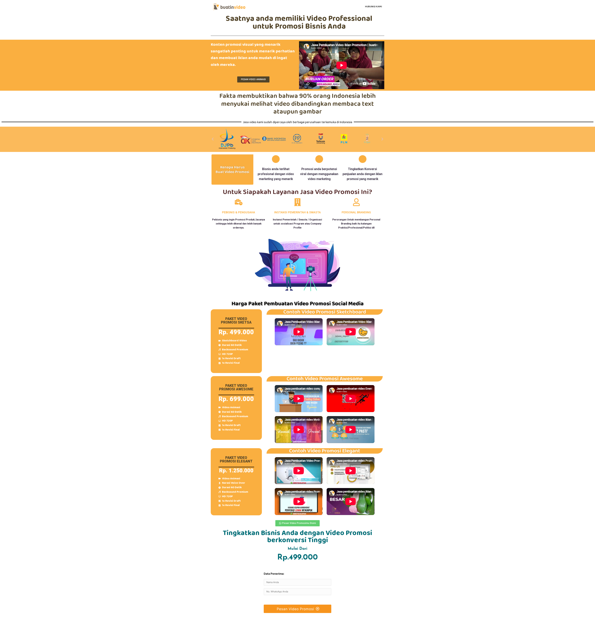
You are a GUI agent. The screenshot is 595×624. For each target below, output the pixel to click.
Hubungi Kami (373, 7)
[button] (253, 79)
